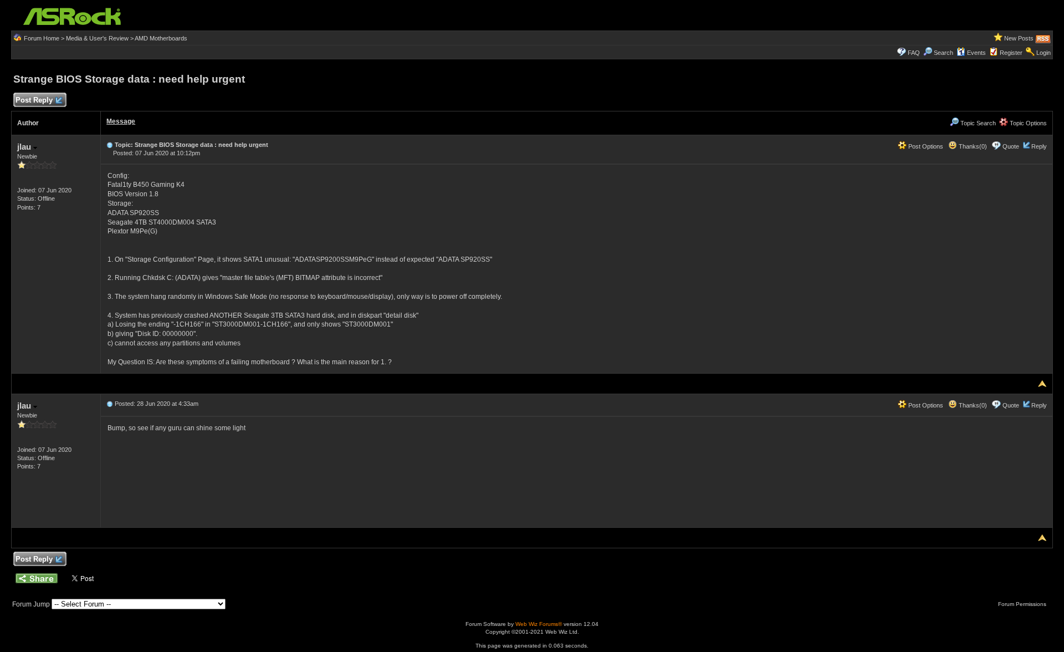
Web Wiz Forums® (538, 624)
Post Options (925, 146)
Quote (1010, 146)
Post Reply (34, 100)
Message (120, 121)
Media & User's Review (97, 38)
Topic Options (1027, 123)
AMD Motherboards (161, 38)
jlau (25, 146)
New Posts (1019, 38)
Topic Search (977, 123)
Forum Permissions (1023, 604)
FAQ (914, 52)
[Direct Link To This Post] (109, 144)
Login (1043, 52)
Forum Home (41, 38)
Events (976, 52)
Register (1011, 52)
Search (943, 52)
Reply (1039, 146)
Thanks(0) (972, 146)
